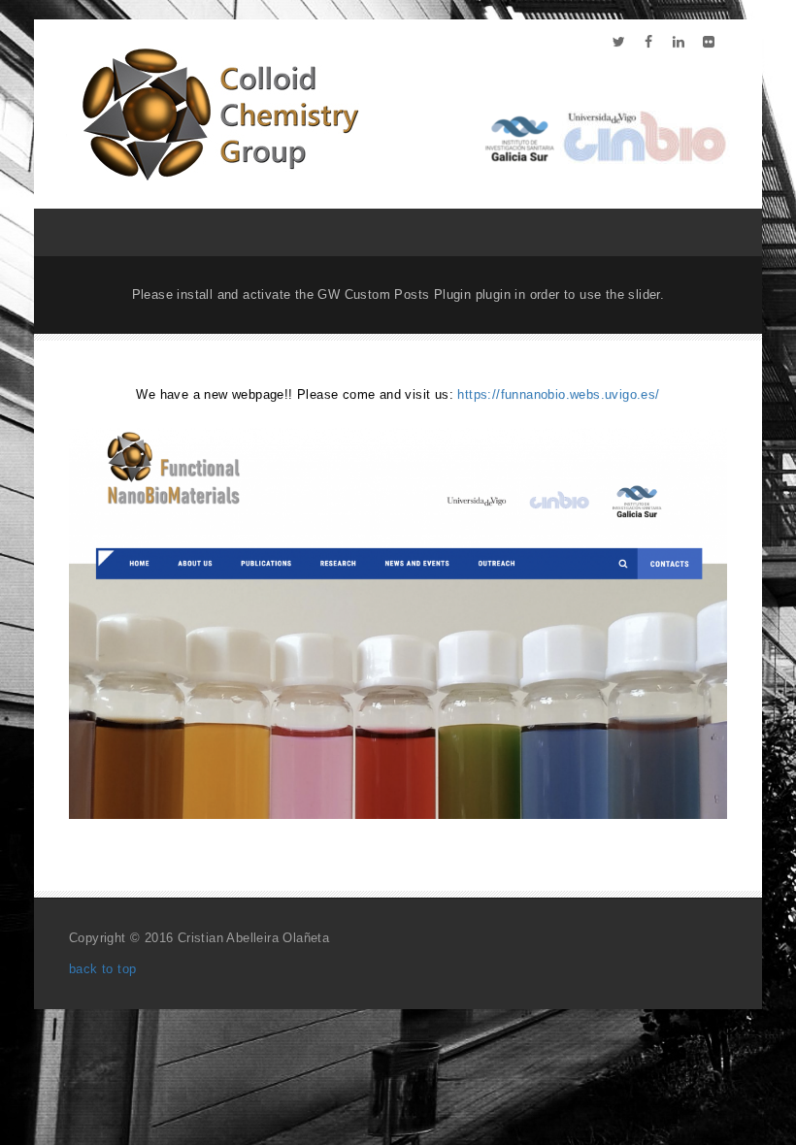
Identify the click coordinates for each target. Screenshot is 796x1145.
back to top (102, 969)
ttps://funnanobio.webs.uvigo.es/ (562, 394)
